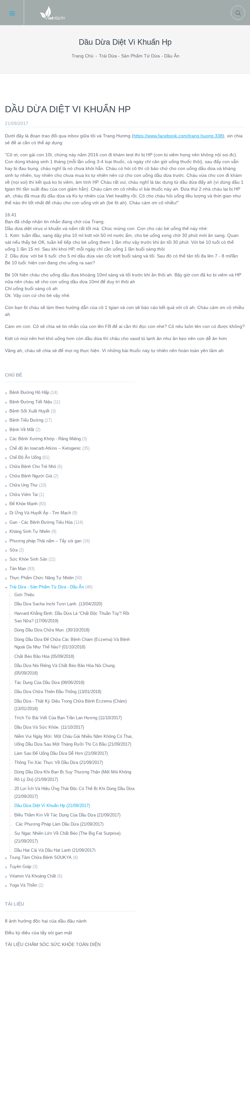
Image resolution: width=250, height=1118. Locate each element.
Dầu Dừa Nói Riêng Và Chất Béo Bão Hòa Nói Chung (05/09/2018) (64, 669)
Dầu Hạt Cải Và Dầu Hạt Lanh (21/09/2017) (54, 850)
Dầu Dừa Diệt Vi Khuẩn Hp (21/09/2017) (52, 805)
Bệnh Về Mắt (21, 429)
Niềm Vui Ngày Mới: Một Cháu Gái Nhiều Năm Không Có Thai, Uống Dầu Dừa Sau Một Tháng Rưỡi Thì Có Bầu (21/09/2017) (73, 740)
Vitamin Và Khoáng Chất (32, 876)
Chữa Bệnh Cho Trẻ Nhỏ (32, 466)
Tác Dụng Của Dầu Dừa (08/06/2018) (49, 682)
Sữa (13, 550)
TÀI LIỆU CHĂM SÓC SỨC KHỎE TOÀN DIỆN (53, 944)
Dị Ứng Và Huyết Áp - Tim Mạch (40, 512)
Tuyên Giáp (20, 866)
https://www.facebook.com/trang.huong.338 (178, 135)
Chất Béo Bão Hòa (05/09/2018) (44, 656)
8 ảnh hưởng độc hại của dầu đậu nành (46, 921)
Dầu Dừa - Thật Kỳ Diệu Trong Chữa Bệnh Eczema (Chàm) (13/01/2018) (70, 705)
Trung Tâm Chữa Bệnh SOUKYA (40, 857)
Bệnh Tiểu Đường (26, 420)
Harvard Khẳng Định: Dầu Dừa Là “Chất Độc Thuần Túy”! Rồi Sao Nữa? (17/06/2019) (71, 617)
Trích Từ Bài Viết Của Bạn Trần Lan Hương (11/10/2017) (68, 717)
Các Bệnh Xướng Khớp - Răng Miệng (45, 438)
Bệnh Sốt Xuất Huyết (29, 411)
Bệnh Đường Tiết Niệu (30, 401)
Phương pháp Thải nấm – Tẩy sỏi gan (45, 540)
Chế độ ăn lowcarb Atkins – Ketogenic (45, 448)
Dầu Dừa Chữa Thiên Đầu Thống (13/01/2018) (57, 691)
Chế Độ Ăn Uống (25, 457)
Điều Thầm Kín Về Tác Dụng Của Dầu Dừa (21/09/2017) (67, 815)
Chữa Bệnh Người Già (30, 476)
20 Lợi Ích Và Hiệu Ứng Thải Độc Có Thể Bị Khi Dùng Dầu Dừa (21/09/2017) (74, 792)
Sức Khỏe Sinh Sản (28, 559)
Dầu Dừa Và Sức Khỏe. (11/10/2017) (49, 727)
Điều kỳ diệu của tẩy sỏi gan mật (38, 932)
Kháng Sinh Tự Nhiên (29, 531)
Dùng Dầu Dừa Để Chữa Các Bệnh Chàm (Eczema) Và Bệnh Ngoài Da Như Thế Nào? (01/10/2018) (72, 643)
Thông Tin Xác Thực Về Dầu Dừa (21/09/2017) (58, 762)
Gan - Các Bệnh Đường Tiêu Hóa (41, 522)
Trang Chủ (82, 55)
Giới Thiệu (24, 594)
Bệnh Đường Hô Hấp (29, 392)
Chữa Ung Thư (23, 485)
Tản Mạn (17, 568)
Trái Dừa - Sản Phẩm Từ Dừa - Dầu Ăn (139, 55)
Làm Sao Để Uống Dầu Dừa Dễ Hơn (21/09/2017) (61, 753)
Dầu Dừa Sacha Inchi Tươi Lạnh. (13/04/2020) (58, 603)
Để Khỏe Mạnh (23, 503)
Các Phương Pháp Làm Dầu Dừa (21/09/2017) (59, 824)
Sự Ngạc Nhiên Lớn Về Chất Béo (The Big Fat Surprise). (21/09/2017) (68, 837)
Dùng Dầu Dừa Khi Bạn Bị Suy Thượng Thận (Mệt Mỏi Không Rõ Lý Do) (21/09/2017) (72, 775)
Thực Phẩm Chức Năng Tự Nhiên (41, 577)
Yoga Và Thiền (23, 885)
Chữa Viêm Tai (23, 494)
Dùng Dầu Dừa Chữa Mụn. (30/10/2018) (52, 630)
